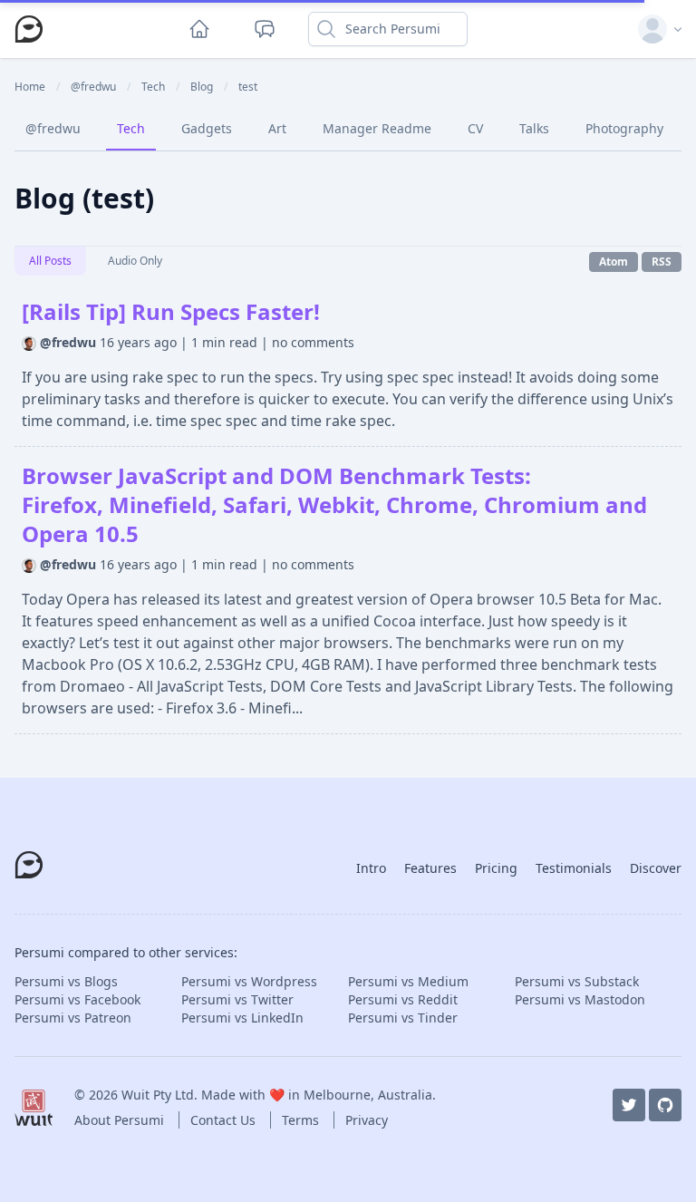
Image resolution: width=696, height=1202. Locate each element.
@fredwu (53, 128)
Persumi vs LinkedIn (242, 1017)
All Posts (50, 260)
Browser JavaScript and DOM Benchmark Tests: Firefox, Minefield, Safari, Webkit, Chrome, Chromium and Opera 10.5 (334, 504)
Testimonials (574, 868)
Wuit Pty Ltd (157, 1094)
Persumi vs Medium (408, 981)
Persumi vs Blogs (66, 981)
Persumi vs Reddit (403, 999)
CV (475, 128)
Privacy (366, 1120)
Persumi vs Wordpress (249, 981)
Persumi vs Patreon (72, 1017)
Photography (624, 128)
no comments (313, 342)
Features (430, 868)
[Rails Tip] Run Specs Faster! (171, 311)
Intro (371, 868)
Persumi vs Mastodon (580, 999)
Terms (302, 1120)
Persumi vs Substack (577, 981)
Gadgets (206, 128)
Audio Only (135, 260)
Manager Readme (377, 128)
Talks (534, 128)
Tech (131, 128)
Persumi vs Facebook (77, 999)
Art (277, 128)
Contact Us (224, 1120)
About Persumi (121, 1120)
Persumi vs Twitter (237, 999)
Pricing (496, 868)
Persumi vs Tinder (403, 1017)
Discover (656, 868)
